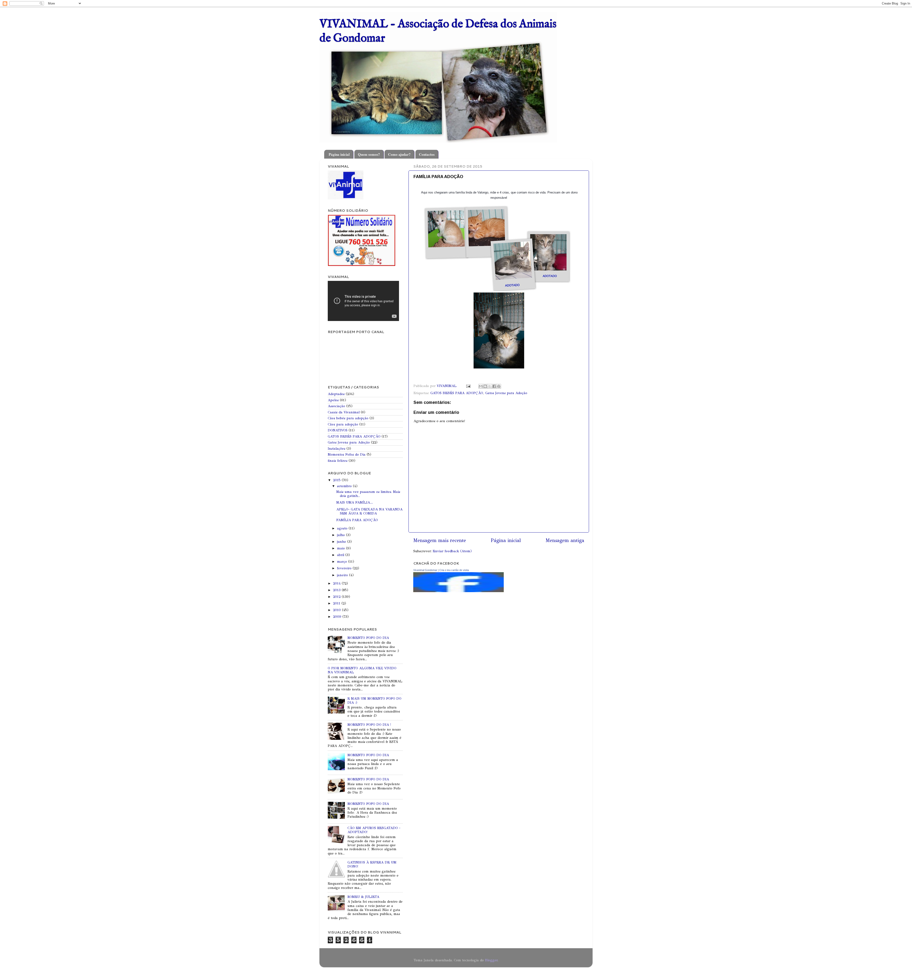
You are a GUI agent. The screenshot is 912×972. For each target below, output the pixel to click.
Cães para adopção (343, 424)
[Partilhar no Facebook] (494, 386)
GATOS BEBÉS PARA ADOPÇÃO (456, 393)
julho (341, 535)
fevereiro (345, 568)
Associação (336, 406)
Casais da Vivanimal (344, 412)
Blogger (491, 960)
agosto (343, 528)
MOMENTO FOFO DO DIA (368, 638)
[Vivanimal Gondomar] (458, 591)
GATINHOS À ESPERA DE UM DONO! (371, 864)
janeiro (343, 575)
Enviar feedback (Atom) (452, 551)
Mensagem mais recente (439, 540)
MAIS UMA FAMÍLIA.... (354, 502)
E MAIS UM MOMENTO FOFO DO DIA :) (374, 700)
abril (341, 555)
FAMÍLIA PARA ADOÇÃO (357, 520)
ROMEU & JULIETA (363, 897)
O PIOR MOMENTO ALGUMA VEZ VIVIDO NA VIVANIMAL (362, 670)
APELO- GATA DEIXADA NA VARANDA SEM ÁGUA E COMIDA (369, 511)
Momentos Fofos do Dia (347, 454)
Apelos (333, 400)
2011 (337, 603)
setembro (345, 486)
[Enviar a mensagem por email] (480, 386)
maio (341, 548)
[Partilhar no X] (489, 386)
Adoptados (336, 394)
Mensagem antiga (565, 540)
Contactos (427, 154)
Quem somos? (369, 154)
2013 (337, 590)
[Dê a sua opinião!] (485, 386)
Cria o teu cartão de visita (454, 570)
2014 (337, 583)
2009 (337, 616)
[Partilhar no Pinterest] (498, 386)
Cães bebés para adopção (348, 418)
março (342, 561)
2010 (337, 610)
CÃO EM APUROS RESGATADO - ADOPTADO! (373, 830)
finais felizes (337, 460)
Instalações (336, 448)
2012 (337, 597)
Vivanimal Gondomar (425, 570)
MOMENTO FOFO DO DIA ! (369, 724)
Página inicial (339, 154)
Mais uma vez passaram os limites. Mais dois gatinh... (368, 494)
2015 (337, 480)
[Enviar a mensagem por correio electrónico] (468, 386)
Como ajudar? (399, 154)
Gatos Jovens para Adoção (506, 393)
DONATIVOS (337, 430)
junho (342, 541)
